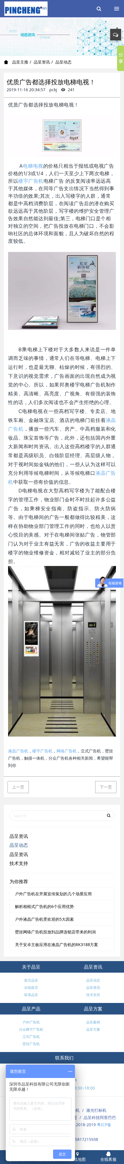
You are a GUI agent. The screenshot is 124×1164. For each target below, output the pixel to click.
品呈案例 (93, 1022)
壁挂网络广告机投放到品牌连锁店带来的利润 (55, 932)
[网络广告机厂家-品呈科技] (26, 8)
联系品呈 (31, 994)
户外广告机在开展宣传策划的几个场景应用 (53, 893)
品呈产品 (31, 1009)
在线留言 (31, 987)
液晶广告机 (18, 751)
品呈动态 (63, 62)
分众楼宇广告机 (31, 1029)
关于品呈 (31, 967)
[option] (62, 36)
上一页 (18, 787)
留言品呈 (31, 980)
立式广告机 (31, 1036)
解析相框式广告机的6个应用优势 (44, 906)
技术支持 (19, 863)
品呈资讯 (42, 62)
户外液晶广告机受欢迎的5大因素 (44, 919)
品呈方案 (93, 1009)
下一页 (106, 787)
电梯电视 (33, 166)
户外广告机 (31, 1022)
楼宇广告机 (31, 181)
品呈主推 (19, 62)
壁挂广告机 (31, 1043)
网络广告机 (67, 751)
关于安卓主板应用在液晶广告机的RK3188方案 (56, 944)
